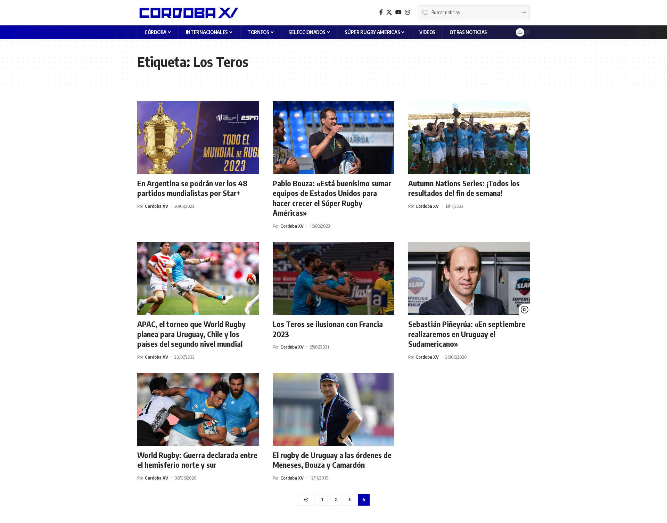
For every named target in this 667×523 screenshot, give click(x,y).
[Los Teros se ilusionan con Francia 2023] (333, 278)
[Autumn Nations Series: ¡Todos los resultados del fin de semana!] (469, 137)
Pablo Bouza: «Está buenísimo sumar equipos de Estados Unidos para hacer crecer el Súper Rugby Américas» (332, 198)
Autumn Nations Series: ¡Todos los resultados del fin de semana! (464, 188)
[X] (389, 12)
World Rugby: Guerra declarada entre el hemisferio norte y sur (197, 460)
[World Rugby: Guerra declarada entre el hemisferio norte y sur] (198, 409)
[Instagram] (407, 12)
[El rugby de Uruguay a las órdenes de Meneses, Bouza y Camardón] (333, 409)
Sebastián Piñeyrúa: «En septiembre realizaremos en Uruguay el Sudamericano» (466, 334)
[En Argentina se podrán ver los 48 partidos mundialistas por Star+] (198, 137)
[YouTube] (398, 12)
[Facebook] (381, 12)
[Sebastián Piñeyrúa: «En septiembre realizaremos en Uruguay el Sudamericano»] (469, 278)
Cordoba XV (156, 206)
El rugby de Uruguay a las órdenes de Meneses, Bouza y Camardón (332, 460)
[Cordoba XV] (187, 12)
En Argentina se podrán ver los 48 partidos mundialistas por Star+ (192, 188)
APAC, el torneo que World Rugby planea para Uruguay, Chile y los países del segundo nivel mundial (191, 334)
